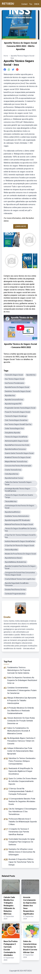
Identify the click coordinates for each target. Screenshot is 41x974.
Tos (30, 4)
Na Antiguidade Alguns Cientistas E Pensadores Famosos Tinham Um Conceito (21, 741)
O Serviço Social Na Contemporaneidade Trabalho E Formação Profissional (21, 791)
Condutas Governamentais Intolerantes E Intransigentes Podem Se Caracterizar (22, 690)
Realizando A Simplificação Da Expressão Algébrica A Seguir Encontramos (21, 771)
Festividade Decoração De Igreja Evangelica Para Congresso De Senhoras (22, 842)
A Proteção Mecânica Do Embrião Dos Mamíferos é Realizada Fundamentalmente (20, 710)
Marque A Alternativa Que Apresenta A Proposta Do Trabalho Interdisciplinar (21, 700)
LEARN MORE (20, 226)
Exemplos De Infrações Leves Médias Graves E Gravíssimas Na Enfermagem (22, 852)
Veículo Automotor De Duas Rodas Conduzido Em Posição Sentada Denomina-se (21, 721)
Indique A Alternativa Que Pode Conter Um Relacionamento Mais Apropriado (20, 751)
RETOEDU (8, 3)
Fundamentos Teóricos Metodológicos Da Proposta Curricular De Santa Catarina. (18, 670)
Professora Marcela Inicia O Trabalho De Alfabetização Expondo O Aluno (23, 821)
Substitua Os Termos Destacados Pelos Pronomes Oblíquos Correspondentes (22, 761)
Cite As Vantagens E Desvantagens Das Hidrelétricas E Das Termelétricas (23, 811)
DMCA (36, 4)
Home (6, 56)
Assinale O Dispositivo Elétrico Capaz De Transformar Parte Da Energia (21, 862)
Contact (24, 4)
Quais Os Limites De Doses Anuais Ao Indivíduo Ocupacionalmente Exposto (23, 781)
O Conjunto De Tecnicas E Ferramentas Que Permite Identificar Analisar (19, 832)
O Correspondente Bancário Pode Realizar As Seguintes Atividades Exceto (22, 801)
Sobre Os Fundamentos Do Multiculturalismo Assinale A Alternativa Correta (18, 731)
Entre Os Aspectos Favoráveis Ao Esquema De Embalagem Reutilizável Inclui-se (22, 680)
